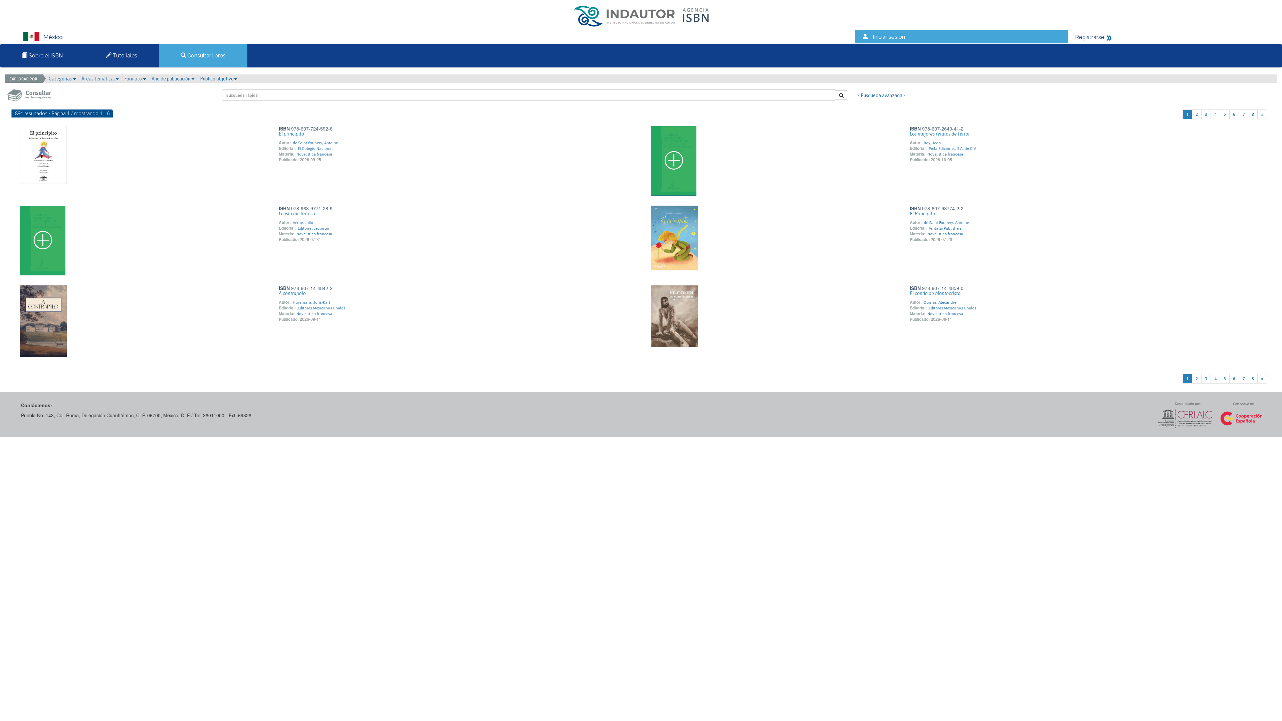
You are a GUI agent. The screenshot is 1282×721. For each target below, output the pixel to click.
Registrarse (1089, 37)
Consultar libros (206, 55)
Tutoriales (124, 55)
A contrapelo (292, 293)
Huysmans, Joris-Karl (311, 302)
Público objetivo (217, 78)
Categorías (61, 78)
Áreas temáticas (98, 78)
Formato (133, 78)
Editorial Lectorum (314, 228)
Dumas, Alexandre (940, 302)
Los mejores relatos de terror (940, 134)
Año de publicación (171, 78)
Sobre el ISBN (45, 55)
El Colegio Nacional (315, 148)
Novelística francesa (314, 154)
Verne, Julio (303, 222)
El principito (291, 134)
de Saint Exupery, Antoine (315, 143)
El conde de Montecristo (935, 293)
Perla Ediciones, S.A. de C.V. (953, 148)
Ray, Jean (932, 143)
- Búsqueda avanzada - (881, 95)
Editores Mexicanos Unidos (321, 308)
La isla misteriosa (297, 213)
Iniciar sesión (889, 36)
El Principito (922, 213)
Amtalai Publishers (945, 228)
